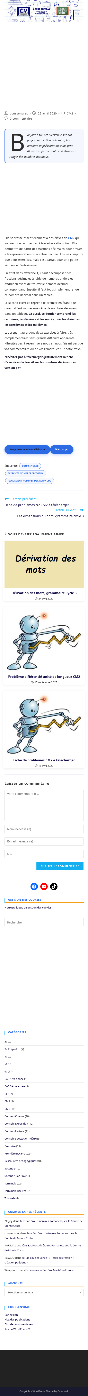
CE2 (7, 1094)
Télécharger (62, 449)
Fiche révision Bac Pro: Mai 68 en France (49, 1270)
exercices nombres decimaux (25, 473)
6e (6, 1071)
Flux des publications (17, 1319)
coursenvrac (19, 113)
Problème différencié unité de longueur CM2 (44, 676)
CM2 (70, 113)
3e (6, 1041)
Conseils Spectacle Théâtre (21, 1138)
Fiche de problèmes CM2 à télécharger (44, 760)
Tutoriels (10, 1198)
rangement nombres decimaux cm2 (29, 480)
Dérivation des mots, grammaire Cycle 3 (44, 593)
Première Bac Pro (15, 1153)
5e (6, 1064)
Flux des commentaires (19, 1324)
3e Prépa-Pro (12, 1049)
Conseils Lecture (14, 1131)
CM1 (7, 1101)
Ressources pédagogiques (20, 1161)
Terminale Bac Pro (15, 1191)
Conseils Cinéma (14, 1116)
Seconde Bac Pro (15, 1176)
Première (10, 1146)
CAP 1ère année (14, 1079)
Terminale (10, 1183)
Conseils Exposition (16, 1123)
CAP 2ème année (15, 1086)
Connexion (11, 1315)
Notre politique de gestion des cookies (28, 907)
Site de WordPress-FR (17, 1329)
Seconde (10, 1168)
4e (6, 1056)
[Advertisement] (44, 64)
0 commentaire (21, 118)
